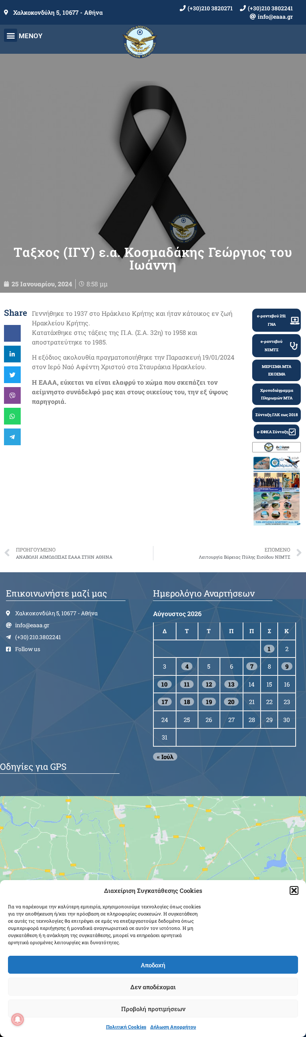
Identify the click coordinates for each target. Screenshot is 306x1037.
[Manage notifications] (17, 1019)
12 (209, 684)
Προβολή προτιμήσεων (153, 1009)
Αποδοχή (153, 965)
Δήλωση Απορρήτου (173, 1026)
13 (231, 684)
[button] (294, 890)
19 (209, 702)
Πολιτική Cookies (126, 1026)
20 (231, 702)
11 (187, 684)
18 (187, 702)
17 (165, 702)
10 (164, 684)
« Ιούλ (165, 757)
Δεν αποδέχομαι (153, 987)
